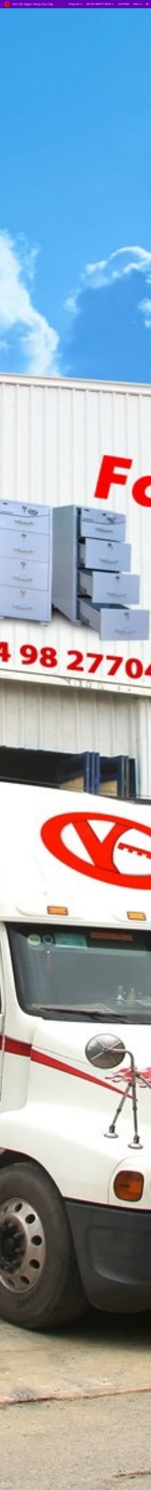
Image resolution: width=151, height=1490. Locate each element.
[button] (147, 4)
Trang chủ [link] (73, 4)
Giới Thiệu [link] (123, 4)
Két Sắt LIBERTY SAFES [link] (98, 4)
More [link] (136, 4)
